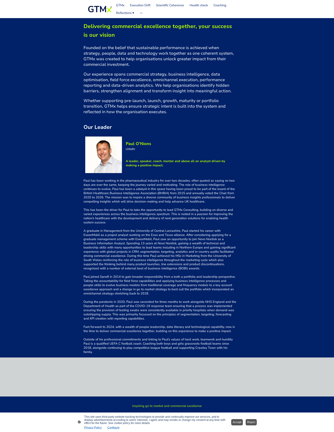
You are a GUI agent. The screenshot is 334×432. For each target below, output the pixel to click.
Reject (251, 422)
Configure (113, 427)
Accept (237, 422)
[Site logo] (100, 9)
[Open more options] (141, 13)
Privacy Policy (93, 427)
